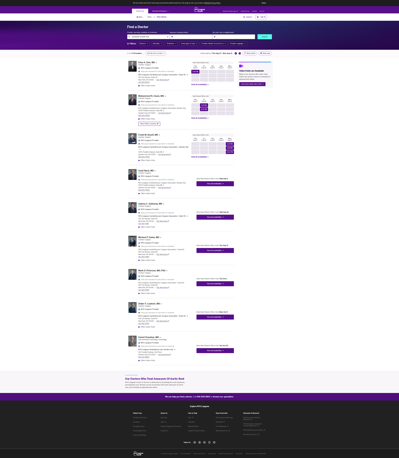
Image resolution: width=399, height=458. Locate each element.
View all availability (199, 84)
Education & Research (159, 11)
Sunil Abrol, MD (146, 170)
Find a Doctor (162, 17)
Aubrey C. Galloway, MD (150, 204)
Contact (254, 11)
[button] (264, 3)
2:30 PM (195, 72)
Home (149, 17)
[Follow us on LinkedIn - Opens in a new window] (214, 442)
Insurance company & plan (179, 32)
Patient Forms (245, 11)
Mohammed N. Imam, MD (151, 96)
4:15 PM (204, 105)
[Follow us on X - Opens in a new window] (199, 442)
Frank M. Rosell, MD (148, 135)
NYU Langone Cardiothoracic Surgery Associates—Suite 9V (162, 75)
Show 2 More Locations (148, 124)
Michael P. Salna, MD (148, 237)
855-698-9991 (262, 453)
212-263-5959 (143, 257)
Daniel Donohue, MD (148, 337)
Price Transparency (186, 453)
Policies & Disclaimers (199, 453)
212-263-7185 (143, 224)
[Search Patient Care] (244, 17)
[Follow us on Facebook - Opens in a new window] (194, 442)
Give (261, 11)
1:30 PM (230, 144)
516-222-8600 (143, 357)
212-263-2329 (143, 324)
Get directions (162, 80)
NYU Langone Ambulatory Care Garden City (155, 350)
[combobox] (148, 36)
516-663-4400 (144, 116)
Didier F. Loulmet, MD (149, 303)
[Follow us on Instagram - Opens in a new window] (204, 442)
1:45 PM (230, 148)
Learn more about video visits (251, 84)
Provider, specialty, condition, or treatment (142, 32)
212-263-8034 (143, 82)
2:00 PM (230, 152)
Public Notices (212, 453)
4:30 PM (204, 109)
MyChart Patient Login (230, 11)
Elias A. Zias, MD (146, 62)
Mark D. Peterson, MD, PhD (151, 270)
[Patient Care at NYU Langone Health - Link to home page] (199, 9)
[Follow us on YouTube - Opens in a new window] (209, 442)
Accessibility (239, 453)
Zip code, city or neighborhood (223, 32)
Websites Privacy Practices (226, 453)
